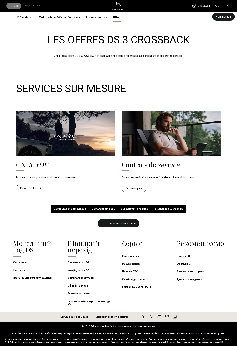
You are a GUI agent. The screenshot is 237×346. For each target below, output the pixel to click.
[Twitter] (167, 316)
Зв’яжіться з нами (79, 293)
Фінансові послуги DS (81, 278)
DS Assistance (131, 263)
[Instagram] (151, 316)
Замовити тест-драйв (190, 271)
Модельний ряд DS (32, 246)
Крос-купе (19, 270)
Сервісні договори (133, 279)
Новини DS (183, 256)
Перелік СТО (130, 271)
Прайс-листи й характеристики (32, 278)
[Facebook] (143, 316)
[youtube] (159, 316)
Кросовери (20, 262)
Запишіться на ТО (133, 256)
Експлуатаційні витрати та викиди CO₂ (89, 302)
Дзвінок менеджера (190, 279)
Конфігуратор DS (78, 270)
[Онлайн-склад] (217, 5)
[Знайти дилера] (228, 5)
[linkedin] (174, 316)
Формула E (183, 263)
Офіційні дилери (78, 285)
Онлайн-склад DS (78, 262)
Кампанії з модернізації (137, 287)
